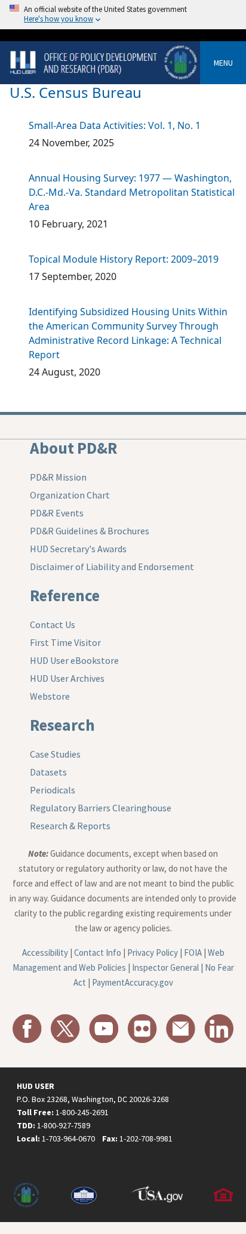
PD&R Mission (58, 477)
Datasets (48, 772)
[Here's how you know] (123, 14)
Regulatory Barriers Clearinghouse (100, 808)
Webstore (50, 696)
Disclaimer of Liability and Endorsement (112, 567)
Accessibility (45, 952)
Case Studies (55, 754)
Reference (65, 595)
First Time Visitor (65, 642)
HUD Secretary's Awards (78, 549)
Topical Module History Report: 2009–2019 (124, 259)
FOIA (193, 952)
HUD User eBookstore (74, 660)
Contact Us (52, 624)
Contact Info (97, 952)
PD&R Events (57, 513)
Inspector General (165, 967)
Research (62, 725)
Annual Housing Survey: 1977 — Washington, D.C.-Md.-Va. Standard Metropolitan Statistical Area (132, 192)
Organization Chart (70, 495)
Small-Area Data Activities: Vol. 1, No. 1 (115, 125)
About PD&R (73, 448)
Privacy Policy (152, 952)
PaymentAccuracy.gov (132, 982)
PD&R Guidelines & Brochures (89, 531)
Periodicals (52, 790)
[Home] (105, 61)
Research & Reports (70, 826)
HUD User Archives (67, 678)
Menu (223, 62)
